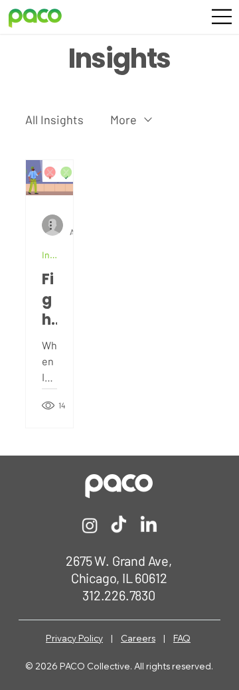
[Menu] (222, 17)
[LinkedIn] (148, 525)
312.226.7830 (118, 595)
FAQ (182, 638)
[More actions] (55, 225)
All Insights (54, 120)
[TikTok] (119, 525)
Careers (138, 638)
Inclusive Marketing (49, 254)
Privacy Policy (74, 638)
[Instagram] (90, 525)
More (123, 120)
